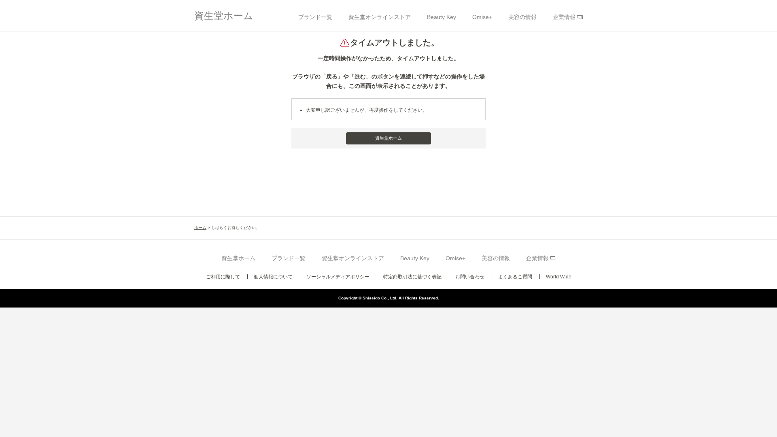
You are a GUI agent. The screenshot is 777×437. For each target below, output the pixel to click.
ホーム (200, 227)
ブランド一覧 (315, 17)
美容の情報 (522, 17)
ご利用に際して (223, 277)
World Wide (558, 277)
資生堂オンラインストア (379, 17)
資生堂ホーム (223, 15)
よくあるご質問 (515, 277)
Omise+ (482, 17)
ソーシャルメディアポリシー (337, 277)
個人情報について (273, 277)
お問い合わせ (469, 277)
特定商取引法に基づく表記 (412, 277)
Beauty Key (441, 17)
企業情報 (564, 17)
